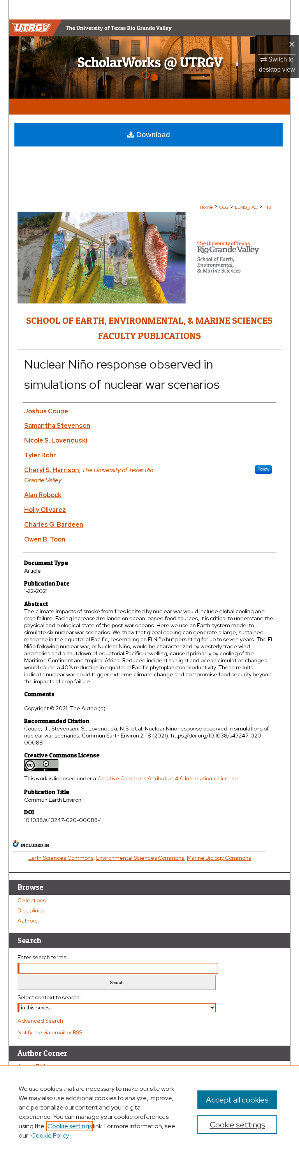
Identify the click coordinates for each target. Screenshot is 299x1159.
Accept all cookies (237, 1100)
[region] (149, 1112)
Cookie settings (69, 1126)
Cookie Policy (50, 1135)
